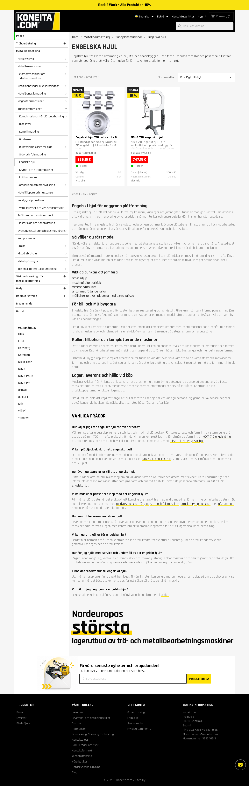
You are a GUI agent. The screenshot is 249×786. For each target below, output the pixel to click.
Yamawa (23, 418)
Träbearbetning (26, 43)
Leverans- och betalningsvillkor (91, 718)
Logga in (202, 16)
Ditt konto (136, 705)
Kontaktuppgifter (183, 17)
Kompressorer (26, 238)
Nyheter (21, 718)
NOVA (21, 369)
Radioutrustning (26, 296)
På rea (20, 36)
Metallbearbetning (28, 51)
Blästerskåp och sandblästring (36, 223)
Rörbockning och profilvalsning (36, 185)
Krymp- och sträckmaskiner (36, 170)
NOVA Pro (24, 383)
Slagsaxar (25, 124)
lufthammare (226, 504)
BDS (21, 334)
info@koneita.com (207, 734)
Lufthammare (28, 177)
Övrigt (20, 288)
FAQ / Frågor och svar (85, 745)
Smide (21, 246)
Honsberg (24, 348)
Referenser (79, 729)
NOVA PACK (25, 376)
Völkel (21, 411)
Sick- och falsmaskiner (33, 154)
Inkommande (24, 303)
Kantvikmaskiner (29, 132)
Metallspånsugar (28, 261)
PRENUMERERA (199, 679)
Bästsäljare (23, 723)
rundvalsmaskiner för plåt (132, 504)
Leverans (77, 712)
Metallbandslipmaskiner (32, 93)
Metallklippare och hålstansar (36, 192)
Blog (74, 772)
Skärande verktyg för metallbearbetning (29, 278)
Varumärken (27, 328)
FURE (21, 341)
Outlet (20, 311)
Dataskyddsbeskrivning (86, 767)
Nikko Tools (25, 362)
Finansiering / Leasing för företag (93, 734)
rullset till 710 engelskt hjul (186, 441)
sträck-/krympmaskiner (195, 504)
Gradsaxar (25, 139)
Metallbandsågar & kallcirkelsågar (38, 86)
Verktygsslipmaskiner (31, 200)
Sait (20, 404)
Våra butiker (79, 761)
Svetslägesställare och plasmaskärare (41, 231)
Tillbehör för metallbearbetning (37, 269)
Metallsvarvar (26, 59)
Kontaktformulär (82, 750)
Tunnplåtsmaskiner (30, 109)
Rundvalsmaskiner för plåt (35, 147)
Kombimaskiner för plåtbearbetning (41, 116)
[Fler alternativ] (240, 764)
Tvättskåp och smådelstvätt (35, 215)
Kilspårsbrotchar (28, 253)
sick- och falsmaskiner (164, 504)
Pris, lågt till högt (206, 77)
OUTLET (23, 397)
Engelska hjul (27, 162)
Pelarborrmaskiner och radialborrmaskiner (32, 76)
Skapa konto (135, 723)
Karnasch (24, 355)
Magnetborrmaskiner (31, 101)
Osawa (22, 390)
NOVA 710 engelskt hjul (217, 437)
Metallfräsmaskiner (30, 66)
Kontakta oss (80, 740)
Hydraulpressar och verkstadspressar (41, 208)
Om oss (76, 723)
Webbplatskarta (82, 756)
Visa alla (80, 180)
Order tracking (136, 712)
